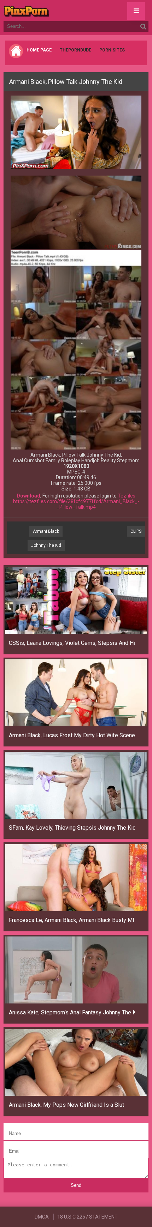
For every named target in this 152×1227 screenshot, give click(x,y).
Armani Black (46, 531)
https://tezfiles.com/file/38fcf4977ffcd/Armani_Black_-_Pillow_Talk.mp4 (76, 504)
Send (76, 1185)
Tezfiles (126, 496)
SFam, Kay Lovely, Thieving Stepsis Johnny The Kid (72, 827)
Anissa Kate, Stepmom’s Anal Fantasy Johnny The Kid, (72, 1012)
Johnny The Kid (46, 545)
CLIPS (135, 531)
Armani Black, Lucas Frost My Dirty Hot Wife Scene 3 (72, 735)
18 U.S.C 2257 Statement (87, 1217)
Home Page (39, 50)
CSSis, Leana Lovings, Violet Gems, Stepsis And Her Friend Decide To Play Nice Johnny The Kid (72, 643)
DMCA (42, 1217)
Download (28, 496)
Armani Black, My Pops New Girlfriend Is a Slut (66, 1104)
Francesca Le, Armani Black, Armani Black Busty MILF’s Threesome (72, 920)
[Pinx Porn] (46, 10)
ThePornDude (75, 50)
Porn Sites (112, 50)
